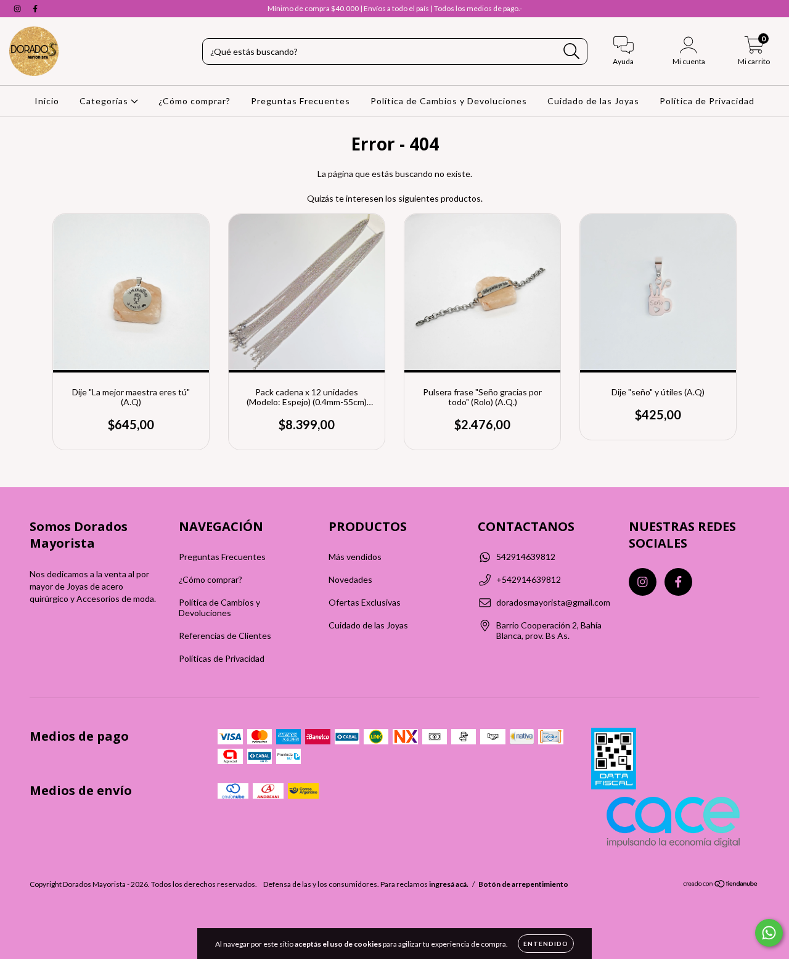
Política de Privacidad (707, 101)
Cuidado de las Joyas (593, 101)
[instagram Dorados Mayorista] (18, 8)
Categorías (105, 101)
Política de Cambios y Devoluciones (448, 101)
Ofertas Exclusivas (365, 602)
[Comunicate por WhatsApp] (769, 933)
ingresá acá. (448, 884)
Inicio (47, 101)
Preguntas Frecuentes (300, 101)
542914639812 (525, 556)
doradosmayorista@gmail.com (553, 602)
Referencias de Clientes (225, 635)
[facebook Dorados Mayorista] (35, 8)
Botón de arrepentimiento (523, 884)
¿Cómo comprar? (194, 101)
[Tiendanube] (720, 884)
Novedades (350, 579)
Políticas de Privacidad (221, 658)
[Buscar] (571, 51)
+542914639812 (528, 579)
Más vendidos (355, 556)
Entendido (545, 943)
